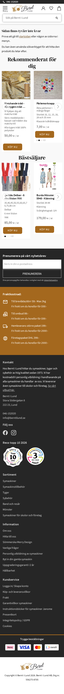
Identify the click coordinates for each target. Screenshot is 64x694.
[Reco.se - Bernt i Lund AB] (35, 456)
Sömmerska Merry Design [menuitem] (17, 542)
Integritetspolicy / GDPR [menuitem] (16, 620)
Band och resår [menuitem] (11, 504)
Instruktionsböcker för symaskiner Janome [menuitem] (27, 609)
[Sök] (57, 18)
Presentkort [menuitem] (9, 614)
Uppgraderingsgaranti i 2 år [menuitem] (18, 565)
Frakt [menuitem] (6, 597)
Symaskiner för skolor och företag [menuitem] (22, 515)
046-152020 (12, 2)
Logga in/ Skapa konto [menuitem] (16, 586)
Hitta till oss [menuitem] (9, 536)
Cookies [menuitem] (7, 626)
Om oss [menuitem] (7, 531)
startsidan (25, 36)
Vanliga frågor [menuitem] (11, 548)
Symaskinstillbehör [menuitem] (14, 487)
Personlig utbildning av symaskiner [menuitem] (23, 554)
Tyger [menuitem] (6, 492)
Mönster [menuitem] (7, 509)
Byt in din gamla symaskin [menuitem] (17, 559)
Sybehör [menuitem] (7, 498)
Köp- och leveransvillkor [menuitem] (16, 592)
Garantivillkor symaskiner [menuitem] (17, 603)
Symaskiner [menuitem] (9, 481)
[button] (5, 8)
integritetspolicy (51, 280)
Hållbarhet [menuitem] (9, 571)
